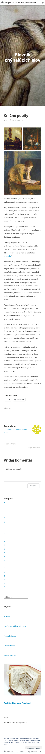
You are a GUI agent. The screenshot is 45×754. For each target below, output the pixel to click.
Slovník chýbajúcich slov (22, 57)
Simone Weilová (10, 655)
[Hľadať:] (16, 596)
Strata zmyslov (34, 448)
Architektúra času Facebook (17, 703)
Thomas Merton (9, 645)
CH (5, 510)
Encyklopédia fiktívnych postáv (15, 626)
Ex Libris (7, 616)
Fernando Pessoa (10, 636)
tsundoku (7, 256)
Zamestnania (9, 444)
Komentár (33, 486)
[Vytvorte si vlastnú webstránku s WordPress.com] (22, 2)
